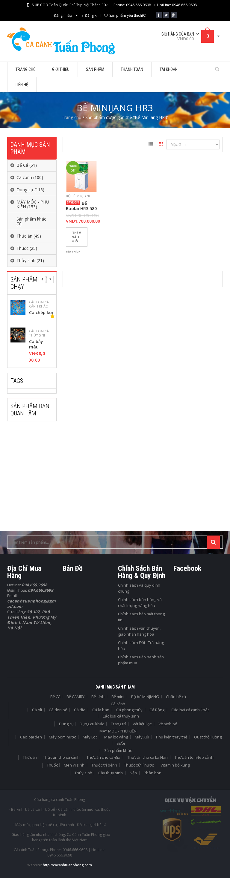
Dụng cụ (66, 723)
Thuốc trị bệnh (104, 765)
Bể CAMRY (75, 696)
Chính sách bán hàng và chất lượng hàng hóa (140, 602)
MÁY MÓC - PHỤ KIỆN (118, 731)
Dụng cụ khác (92, 723)
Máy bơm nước (62, 737)
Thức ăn (30, 757)
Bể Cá (55, 696)
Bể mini (117, 696)
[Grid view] (160, 145)
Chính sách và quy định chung (139, 588)
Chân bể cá (176, 696)
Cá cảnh (118, 703)
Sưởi (120, 743)
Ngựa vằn (39, 312)
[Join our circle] (174, 15)
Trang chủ (71, 117)
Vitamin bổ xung (175, 765)
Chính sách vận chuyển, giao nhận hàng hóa (139, 631)
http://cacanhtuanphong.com (67, 865)
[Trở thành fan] (159, 15)
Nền (133, 772)
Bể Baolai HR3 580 (81, 206)
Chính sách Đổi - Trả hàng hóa (141, 645)
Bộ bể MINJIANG (79, 196)
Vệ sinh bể (167, 723)
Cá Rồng (156, 709)
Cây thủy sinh (110, 772)
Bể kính (98, 696)
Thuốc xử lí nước (139, 765)
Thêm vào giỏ (76, 237)
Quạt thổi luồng (208, 737)
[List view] (150, 145)
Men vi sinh (74, 765)
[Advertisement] (52, 480)
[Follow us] (166, 15)
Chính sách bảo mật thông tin (141, 616)
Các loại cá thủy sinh (39, 304)
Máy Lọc (90, 737)
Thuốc (52, 765)
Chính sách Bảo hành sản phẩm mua (141, 660)
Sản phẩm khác (118, 750)
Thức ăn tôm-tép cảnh (194, 757)
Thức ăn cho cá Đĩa (103, 757)
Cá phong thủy (129, 709)
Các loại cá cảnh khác (190, 709)
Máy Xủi (142, 737)
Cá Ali (37, 709)
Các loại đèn (31, 737)
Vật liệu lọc (142, 723)
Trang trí (118, 723)
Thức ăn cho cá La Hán (147, 757)
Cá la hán (100, 709)
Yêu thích (73, 251)
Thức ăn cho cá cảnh (61, 757)
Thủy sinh (83, 772)
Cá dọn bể (58, 709)
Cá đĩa (79, 709)
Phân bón (152, 772)
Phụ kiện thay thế (171, 737)
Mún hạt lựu (38, 344)
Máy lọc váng (116, 737)
